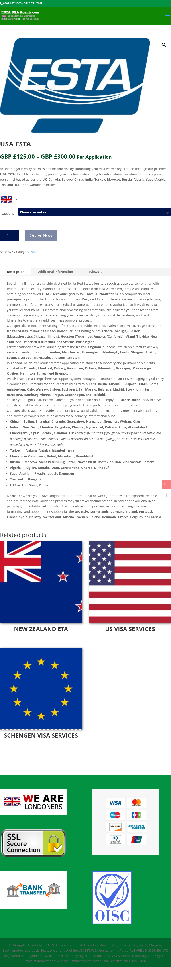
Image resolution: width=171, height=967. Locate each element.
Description (15, 272)
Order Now (40, 235)
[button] (164, 45)
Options (8, 213)
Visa (34, 252)
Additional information (55, 272)
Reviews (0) (95, 272)
